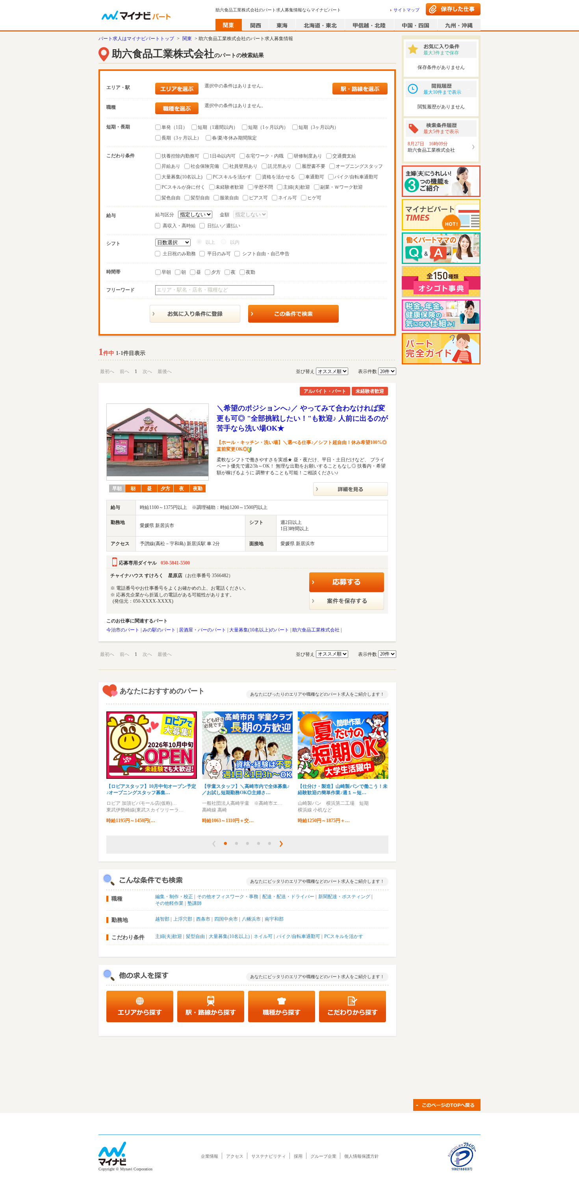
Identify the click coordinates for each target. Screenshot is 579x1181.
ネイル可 (287, 198)
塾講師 (194, 903)
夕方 (216, 272)
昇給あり (170, 166)
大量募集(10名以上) (181, 177)
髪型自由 (200, 198)
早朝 (166, 272)
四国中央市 (226, 919)
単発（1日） (174, 127)
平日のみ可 (219, 253)
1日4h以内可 (223, 156)
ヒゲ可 (314, 198)
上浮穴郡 (182, 919)
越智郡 (162, 919)
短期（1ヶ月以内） (268, 127)
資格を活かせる (278, 177)
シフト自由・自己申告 (266, 253)
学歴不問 (263, 187)
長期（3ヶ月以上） (181, 138)
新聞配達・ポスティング (344, 896)
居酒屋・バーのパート (202, 630)
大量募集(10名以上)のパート (259, 630)
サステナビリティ (268, 1156)
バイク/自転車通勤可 (356, 177)
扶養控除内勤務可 (180, 156)
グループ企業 (323, 1156)
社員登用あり (243, 166)
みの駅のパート (159, 630)
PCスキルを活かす (232, 177)
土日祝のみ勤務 (179, 253)
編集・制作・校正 (174, 896)
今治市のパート (122, 630)
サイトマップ (406, 9)
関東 (187, 38)
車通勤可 (314, 177)
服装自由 (229, 198)
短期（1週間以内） (218, 127)
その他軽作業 (169, 903)
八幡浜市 (251, 919)
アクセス (234, 1156)
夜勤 (250, 272)
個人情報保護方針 (361, 1156)
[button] (214, 844)
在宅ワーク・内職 (265, 156)
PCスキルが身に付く (183, 187)
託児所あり (279, 166)
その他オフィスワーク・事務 (227, 896)
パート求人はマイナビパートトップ (136, 38)
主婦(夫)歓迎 (296, 187)
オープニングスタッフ (359, 166)
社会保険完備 (205, 166)
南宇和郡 (274, 919)
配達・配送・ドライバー (288, 896)
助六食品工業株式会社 (316, 630)
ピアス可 (258, 198)
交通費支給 (344, 156)
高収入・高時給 (179, 225)
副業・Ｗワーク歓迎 (341, 187)
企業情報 (209, 1156)
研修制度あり (308, 156)
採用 (298, 1156)
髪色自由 (170, 198)
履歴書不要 (313, 166)
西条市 (203, 919)
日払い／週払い (223, 225)
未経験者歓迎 (229, 187)
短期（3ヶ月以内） (319, 127)
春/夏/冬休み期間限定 (234, 138)
